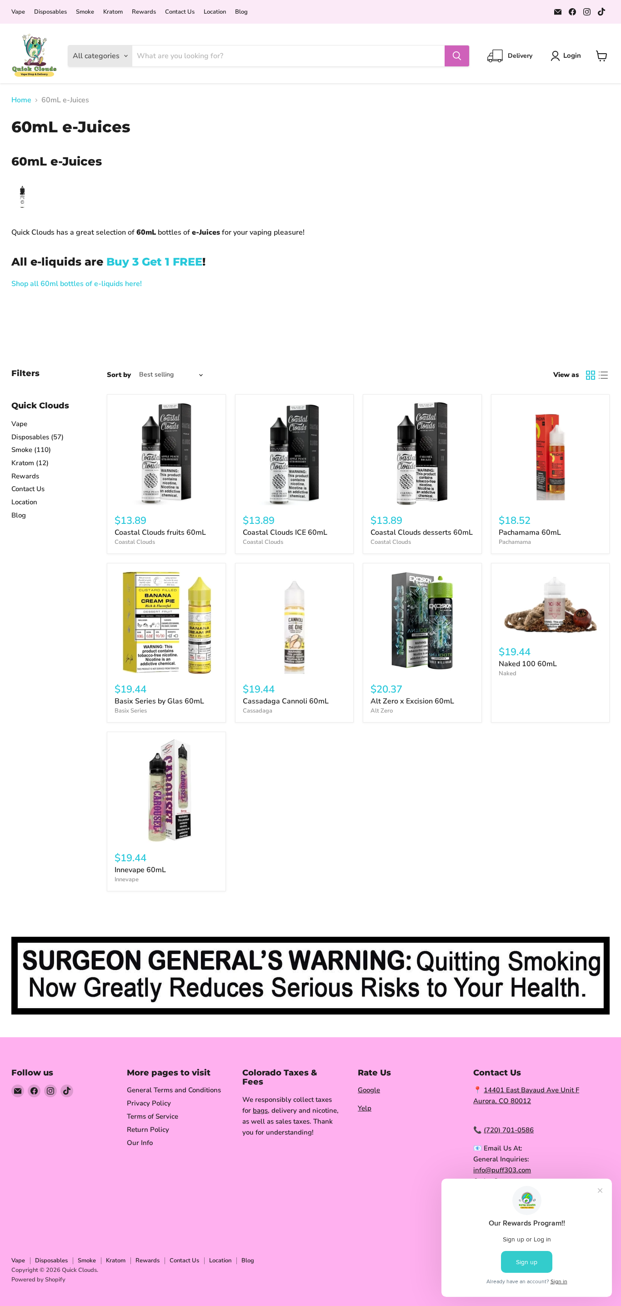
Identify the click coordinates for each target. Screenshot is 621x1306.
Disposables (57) (37, 437)
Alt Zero (382, 711)
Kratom (113, 12)
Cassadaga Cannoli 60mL (286, 701)
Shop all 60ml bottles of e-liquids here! (76, 284)
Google (369, 1090)
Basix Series (131, 711)
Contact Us (180, 12)
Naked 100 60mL (528, 664)
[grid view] (590, 375)
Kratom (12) (30, 462)
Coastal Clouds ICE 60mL (285, 532)
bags (260, 1110)
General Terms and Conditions (174, 1090)
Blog (241, 12)
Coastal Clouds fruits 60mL (160, 532)
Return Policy (148, 1129)
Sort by (119, 375)
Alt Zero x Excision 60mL (412, 701)
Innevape (127, 879)
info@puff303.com (502, 1170)
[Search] (457, 55)
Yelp (364, 1108)
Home (21, 100)
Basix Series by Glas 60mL (159, 701)
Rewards (144, 12)
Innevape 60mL (140, 870)
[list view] (603, 375)
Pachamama (515, 542)
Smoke (85, 12)
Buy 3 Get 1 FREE (154, 261)
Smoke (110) (31, 449)
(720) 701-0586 (509, 1130)
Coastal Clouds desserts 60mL (422, 532)
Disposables (50, 12)
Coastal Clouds (135, 542)
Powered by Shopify (38, 1280)
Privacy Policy (149, 1103)
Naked (507, 673)
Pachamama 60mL (530, 532)
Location (215, 12)
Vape (18, 12)
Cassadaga (257, 711)
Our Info (140, 1142)
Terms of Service (152, 1116)
